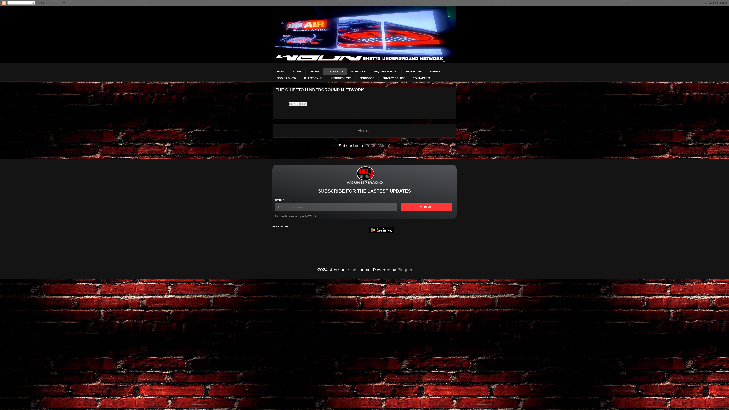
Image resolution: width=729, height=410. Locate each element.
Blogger (404, 269)
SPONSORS (367, 78)
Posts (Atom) (378, 145)
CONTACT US (421, 78)
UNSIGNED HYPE (340, 78)
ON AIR (314, 71)
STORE (296, 71)
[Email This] (290, 104)
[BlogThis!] (294, 104)
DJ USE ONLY (313, 78)
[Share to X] (298, 104)
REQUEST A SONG (385, 71)
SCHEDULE (358, 71)
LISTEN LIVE (335, 71)
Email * (279, 199)
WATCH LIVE (414, 71)
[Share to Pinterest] (305, 104)
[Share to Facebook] (301, 104)
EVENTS (435, 71)
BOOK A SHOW (286, 78)
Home (280, 71)
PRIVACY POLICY (394, 78)
